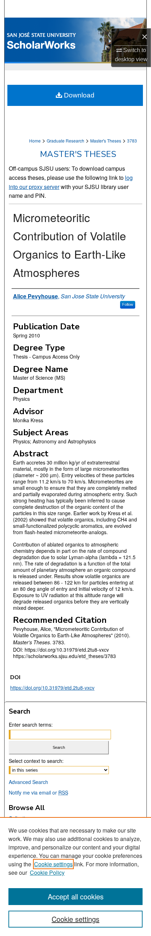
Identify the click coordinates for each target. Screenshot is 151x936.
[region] (75, 876)
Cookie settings (53, 864)
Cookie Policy (47, 872)
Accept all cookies (76, 896)
